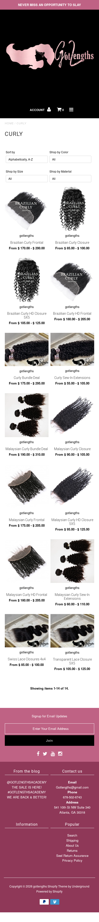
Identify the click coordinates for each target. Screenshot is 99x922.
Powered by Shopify (49, 891)
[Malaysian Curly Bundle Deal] (27, 415)
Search (72, 835)
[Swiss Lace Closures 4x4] (27, 630)
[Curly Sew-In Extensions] (72, 349)
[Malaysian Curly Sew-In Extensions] (72, 561)
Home (9, 123)
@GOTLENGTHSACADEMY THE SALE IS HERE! (27, 784)
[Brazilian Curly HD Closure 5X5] (27, 280)
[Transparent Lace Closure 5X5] (72, 631)
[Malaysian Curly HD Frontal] (27, 561)
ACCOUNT (37, 110)
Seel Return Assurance (72, 855)
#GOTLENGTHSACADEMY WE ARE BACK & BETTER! (27, 794)
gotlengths (40, 886)
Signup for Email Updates (49, 716)
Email (72, 782)
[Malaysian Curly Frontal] (27, 486)
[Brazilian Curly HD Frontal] (72, 280)
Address (72, 802)
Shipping (72, 840)
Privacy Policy (72, 860)
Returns (72, 850)
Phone (72, 792)
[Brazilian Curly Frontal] (27, 209)
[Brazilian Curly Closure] (72, 209)
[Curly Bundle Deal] (27, 349)
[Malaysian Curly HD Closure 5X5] (72, 486)
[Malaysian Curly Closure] (72, 415)
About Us (72, 845)
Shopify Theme (57, 886)
